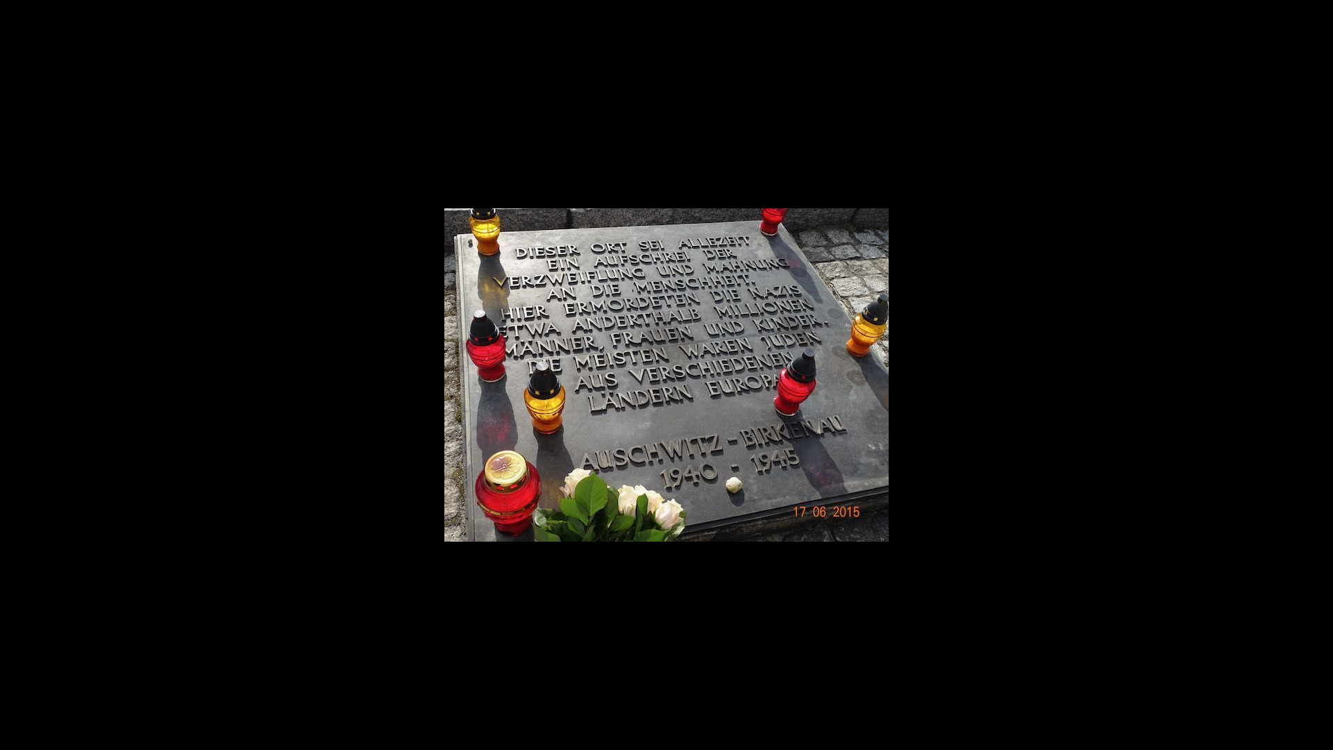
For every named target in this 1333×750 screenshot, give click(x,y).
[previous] (24, 354)
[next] (1308, 354)
